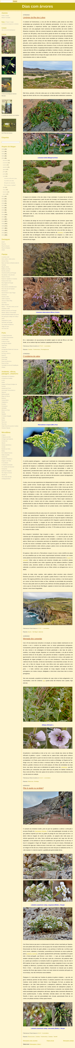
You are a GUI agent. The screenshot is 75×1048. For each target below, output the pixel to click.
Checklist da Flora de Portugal (9, 272)
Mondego (36, 781)
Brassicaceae (31, 1036)
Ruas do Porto (5, 363)
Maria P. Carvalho (6, 17)
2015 (3, 210)
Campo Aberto (5, 400)
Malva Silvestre (5, 304)
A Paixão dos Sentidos (7, 378)
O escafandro (5, 462)
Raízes (3, 420)
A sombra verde (5, 257)
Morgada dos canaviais (32, 639)
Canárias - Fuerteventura (34, 349)
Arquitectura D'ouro (6, 388)
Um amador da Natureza (7, 324)
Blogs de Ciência (6, 396)
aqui (44, 680)
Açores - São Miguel (33, 631)
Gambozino (4, 456)
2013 (3, 214)
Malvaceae (31, 781)
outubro (5, 164)
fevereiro (5, 192)
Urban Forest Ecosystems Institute (10, 426)
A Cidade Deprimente (7, 335)
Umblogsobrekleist (6, 478)
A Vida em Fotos (6, 341)
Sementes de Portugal (7, 322)
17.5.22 (40, 628)
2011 (3, 219)
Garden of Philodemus (7, 458)
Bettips (3, 450)
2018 (3, 203)
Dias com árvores (37, 6)
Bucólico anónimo (6, 270)
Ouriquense (4, 468)
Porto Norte (4, 359)
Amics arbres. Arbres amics (8, 259)
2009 (3, 223)
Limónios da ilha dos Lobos (34, 17)
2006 (3, 230)
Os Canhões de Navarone (8, 466)
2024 (3, 153)
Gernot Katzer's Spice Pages (9, 292)
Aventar (3, 447)
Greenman (4, 294)
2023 (3, 156)
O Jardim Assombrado (7, 464)
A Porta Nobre (5, 339)
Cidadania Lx (5, 402)
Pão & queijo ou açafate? (33, 788)
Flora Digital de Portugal (7, 282)
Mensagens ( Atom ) (35, 1044)
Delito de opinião (5, 454)
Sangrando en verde (6, 320)
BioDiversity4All (5, 394)
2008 (3, 225)
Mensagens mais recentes (30, 1040)
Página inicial (50, 1040)
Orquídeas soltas (6, 308)
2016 (3, 207)
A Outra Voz (4, 441)
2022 (3, 158)
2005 (3, 232)
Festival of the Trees (6, 280)
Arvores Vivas (5, 261)
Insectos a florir (5, 296)
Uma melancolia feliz (7, 476)
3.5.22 (39, 1033)
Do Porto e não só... (6, 353)
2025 (3, 151)
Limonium (60, 232)
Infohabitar (4, 408)
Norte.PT (4, 355)
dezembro (5, 160)
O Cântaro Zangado (6, 416)
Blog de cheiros (5, 267)
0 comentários (45, 1033)
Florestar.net (5, 290)
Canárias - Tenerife (52, 1036)
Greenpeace (5, 406)
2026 (3, 149)
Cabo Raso (4, 345)
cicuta (69, 557)
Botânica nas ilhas (6, 268)
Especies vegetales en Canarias (9, 278)
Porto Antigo (4, 357)
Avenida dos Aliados (6, 343)
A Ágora (3, 435)
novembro (5, 162)
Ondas (3, 418)
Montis (3, 412)
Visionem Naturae (6, 428)
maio (4, 176)
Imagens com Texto (6, 460)
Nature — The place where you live (10, 306)
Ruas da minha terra (6, 361)
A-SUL (3, 380)
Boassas (4, 398)
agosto (4, 169)
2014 (3, 212)
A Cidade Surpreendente (7, 337)
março (4, 189)
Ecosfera (4, 404)
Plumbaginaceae (45, 349)
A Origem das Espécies (7, 439)
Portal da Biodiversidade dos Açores (10, 314)
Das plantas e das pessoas (8, 274)
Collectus (4, 347)
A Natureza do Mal (6, 437)
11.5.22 (41, 778)
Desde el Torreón (6, 276)
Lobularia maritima (32, 953)
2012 (3, 216)
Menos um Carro (6, 410)
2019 (3, 201)
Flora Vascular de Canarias (8, 288)
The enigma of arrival (7, 472)
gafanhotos (64, 767)
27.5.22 (41, 346)
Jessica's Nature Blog (7, 300)
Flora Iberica (5, 284)
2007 (3, 228)
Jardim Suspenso (6, 298)
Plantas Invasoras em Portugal (9, 310)
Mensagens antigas (68, 1040)
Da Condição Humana (7, 452)
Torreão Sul (4, 474)
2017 (3, 205)
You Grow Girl (5, 328)
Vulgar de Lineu (5, 326)
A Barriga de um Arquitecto (8, 376)
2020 (3, 198)
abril (4, 187)
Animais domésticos (6, 445)
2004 (3, 235)
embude (25, 560)
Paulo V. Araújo (5, 15)
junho (4, 174)
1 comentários (47, 346)
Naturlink (4, 414)
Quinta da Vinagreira (6, 470)
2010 (3, 221)
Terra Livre (4, 422)
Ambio (3, 382)
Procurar (15, 1)
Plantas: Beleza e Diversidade (9, 312)
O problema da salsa (31, 356)
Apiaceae (41, 631)
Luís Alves (4, 302)
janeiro (4, 194)
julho (4, 171)
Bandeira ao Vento (6, 449)
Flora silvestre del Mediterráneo (9, 286)
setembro (5, 167)
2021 (3, 196)
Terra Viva (4, 424)
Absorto (3, 443)
